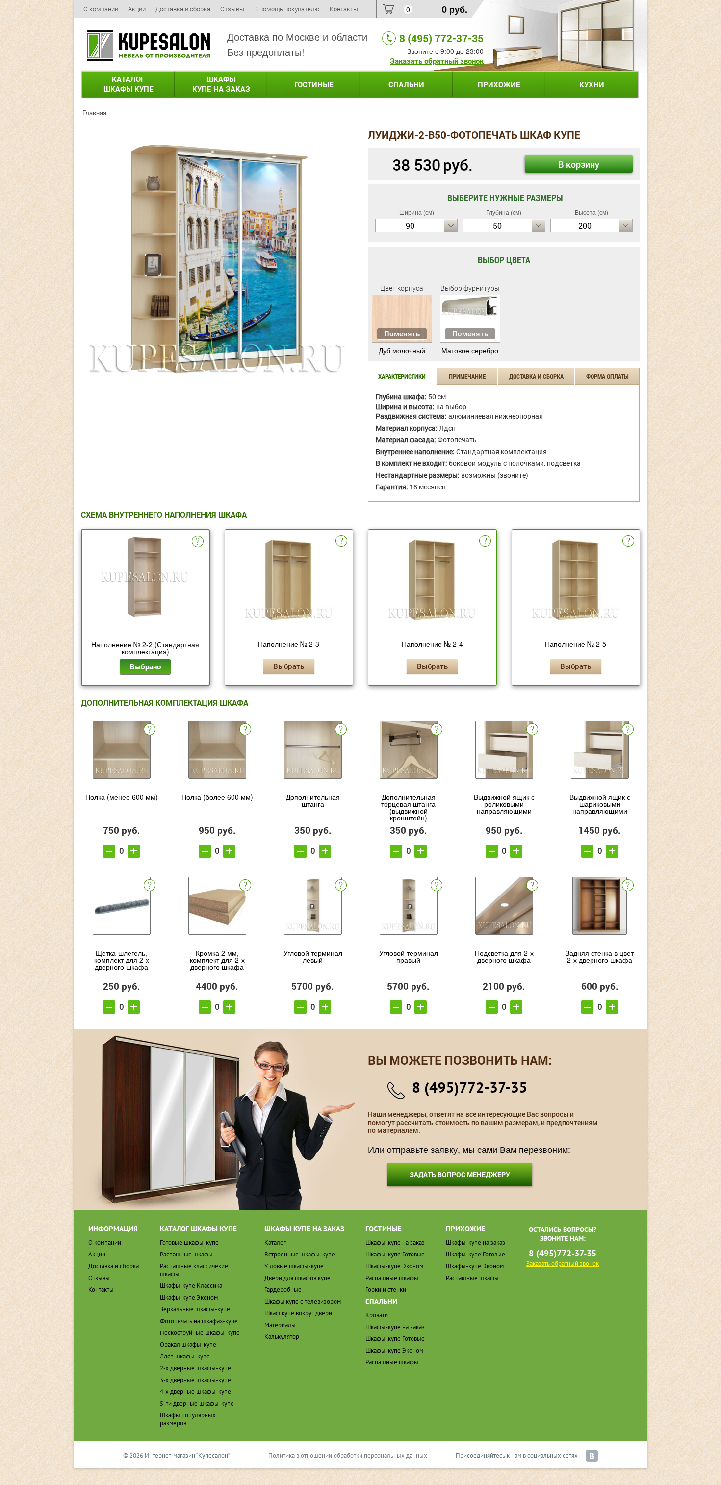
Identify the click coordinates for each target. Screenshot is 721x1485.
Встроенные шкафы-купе (299, 1254)
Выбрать (288, 666)
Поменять (402, 333)
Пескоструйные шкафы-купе (200, 1333)
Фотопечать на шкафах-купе (199, 1321)
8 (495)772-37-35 (469, 1087)
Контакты (344, 8)
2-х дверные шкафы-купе (195, 1368)
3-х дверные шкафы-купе (195, 1380)
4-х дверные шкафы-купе (195, 1391)
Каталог (128, 84)
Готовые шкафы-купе (189, 1242)
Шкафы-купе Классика (191, 1285)
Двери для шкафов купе (297, 1278)
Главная (94, 112)
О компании (100, 8)
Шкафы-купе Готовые (395, 1254)
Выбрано (145, 666)
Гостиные (314, 84)
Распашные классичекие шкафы (194, 1270)
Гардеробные (283, 1289)
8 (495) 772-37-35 (441, 38)
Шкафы (221, 84)
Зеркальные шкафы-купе (195, 1309)
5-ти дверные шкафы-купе (197, 1403)
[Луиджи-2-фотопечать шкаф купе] (217, 258)
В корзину (578, 164)
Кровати (376, 1315)
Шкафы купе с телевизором (302, 1301)
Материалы (280, 1325)
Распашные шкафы (186, 1254)
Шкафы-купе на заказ (395, 1242)
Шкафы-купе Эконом (189, 1297)
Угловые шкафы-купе (294, 1266)
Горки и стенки (385, 1289)
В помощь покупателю (287, 8)
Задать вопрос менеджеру (460, 1174)
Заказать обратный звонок (437, 61)
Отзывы (232, 8)
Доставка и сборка (182, 8)
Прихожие (499, 84)
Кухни (591, 84)
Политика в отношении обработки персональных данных (347, 1455)
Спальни (406, 84)
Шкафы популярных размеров (188, 1419)
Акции (137, 8)
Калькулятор (281, 1336)
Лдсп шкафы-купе (185, 1356)
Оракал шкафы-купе (188, 1344)
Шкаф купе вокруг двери (298, 1313)
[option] (217, 259)
